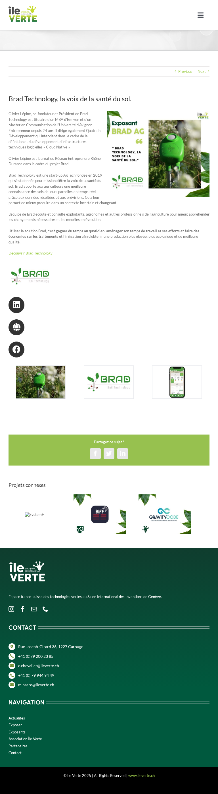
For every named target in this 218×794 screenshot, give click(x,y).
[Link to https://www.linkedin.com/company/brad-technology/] (16, 305)
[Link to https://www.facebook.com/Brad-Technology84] (16, 349)
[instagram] (11, 609)
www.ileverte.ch (141, 775)
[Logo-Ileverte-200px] (23, 7)
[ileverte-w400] (27, 555)
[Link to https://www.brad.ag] (16, 327)
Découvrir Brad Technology (31, 253)
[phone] (45, 609)
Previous (185, 71)
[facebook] (23, 609)
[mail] (34, 609)
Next (202, 71)
